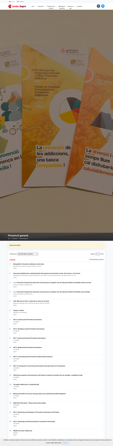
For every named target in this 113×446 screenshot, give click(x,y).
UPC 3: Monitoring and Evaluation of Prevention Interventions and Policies (36, 412)
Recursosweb (70, 7)
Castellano (21, 1)
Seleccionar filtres (15, 245)
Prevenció (41, 6)
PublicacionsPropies (51, 7)
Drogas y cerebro (18, 310)
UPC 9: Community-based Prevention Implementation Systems (33, 356)
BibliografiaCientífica (61, 7)
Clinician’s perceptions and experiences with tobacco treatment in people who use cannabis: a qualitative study (47, 375)
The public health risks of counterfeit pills (26, 384)
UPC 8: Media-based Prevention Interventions (27, 347)
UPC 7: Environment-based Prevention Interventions (29, 338)
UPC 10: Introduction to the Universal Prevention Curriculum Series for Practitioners (39, 366)
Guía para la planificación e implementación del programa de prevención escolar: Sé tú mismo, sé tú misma (46, 273)
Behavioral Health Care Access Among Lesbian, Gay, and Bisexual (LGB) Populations (39, 394)
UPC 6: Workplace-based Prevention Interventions (29, 329)
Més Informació (56, 443)
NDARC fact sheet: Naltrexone (22, 431)
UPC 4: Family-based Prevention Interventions (27, 319)
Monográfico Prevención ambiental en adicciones (28, 264)
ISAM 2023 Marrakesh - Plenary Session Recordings (29, 403)
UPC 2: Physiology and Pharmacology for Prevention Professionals (34, 421)
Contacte (79, 6)
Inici (33, 6)
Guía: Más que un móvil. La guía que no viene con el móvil (31, 301)
